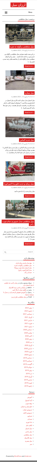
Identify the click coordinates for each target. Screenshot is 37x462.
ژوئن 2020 (28, 339)
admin (15, 50)
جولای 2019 (28, 367)
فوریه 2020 (28, 352)
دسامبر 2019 (27, 358)
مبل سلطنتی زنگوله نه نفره (22, 47)
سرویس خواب (27, 410)
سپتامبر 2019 (27, 361)
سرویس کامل (27, 413)
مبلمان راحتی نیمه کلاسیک (17, 288)
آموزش (31, 203)
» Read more (29, 66)
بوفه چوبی (28, 403)
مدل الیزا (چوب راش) (25, 270)
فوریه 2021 (28, 323)
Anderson (28, 456)
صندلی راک (28, 272)
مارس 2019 (28, 380)
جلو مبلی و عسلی (26, 407)
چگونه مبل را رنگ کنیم (19, 290)
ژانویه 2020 (28, 355)
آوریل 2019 (28, 377)
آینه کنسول (28, 400)
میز (31, 444)
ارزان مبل (18, 5)
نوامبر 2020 (28, 333)
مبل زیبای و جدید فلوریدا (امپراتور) (19, 184)
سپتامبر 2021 (27, 314)
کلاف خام (29, 425)
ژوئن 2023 (28, 308)
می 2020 (29, 342)
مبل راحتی (28, 432)
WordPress (18, 456)
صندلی (29, 419)
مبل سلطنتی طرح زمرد (18, 297)
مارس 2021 (28, 320)
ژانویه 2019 (28, 386)
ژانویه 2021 (28, 327)
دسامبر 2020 (27, 330)
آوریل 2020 (28, 345)
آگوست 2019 (27, 364)
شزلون (29, 416)
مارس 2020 (28, 348)
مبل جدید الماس (27, 140)
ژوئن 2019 (28, 370)
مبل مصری (28, 441)
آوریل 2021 (28, 317)
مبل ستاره (29, 93)
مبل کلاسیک (30, 171)
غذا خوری (29, 422)
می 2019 (29, 373)
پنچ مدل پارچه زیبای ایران (24, 263)
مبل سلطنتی (29, 27)
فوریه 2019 (28, 383)
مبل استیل (30, 73)
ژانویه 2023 (28, 311)
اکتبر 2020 (28, 336)
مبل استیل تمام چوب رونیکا (23, 268)
